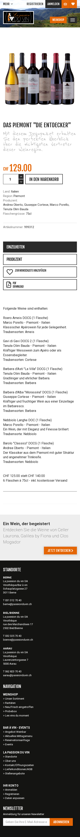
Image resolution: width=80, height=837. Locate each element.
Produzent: (10, 200)
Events (9, 744)
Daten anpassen (14, 798)
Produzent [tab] (14, 259)
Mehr (6, 4)
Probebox (11, 711)
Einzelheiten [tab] (15, 247)
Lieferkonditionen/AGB (18, 769)
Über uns (10, 760)
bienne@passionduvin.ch (18, 639)
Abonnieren (61, 822)
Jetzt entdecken (59, 551)
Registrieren (35, 4)
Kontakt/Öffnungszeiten (19, 765)
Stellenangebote (15, 773)
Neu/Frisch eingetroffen (19, 707)
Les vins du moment (17, 715)
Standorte (11, 756)
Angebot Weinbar (15, 731)
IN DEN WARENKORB (44, 179)
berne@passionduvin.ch (17, 604)
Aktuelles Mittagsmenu (18, 736)
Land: (6, 191)
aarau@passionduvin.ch (17, 675)
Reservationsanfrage (17, 740)
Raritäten (10, 702)
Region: (8, 196)
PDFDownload (18, 284)
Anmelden (53, 4)
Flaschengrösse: (14, 214)
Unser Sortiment (15, 698)
